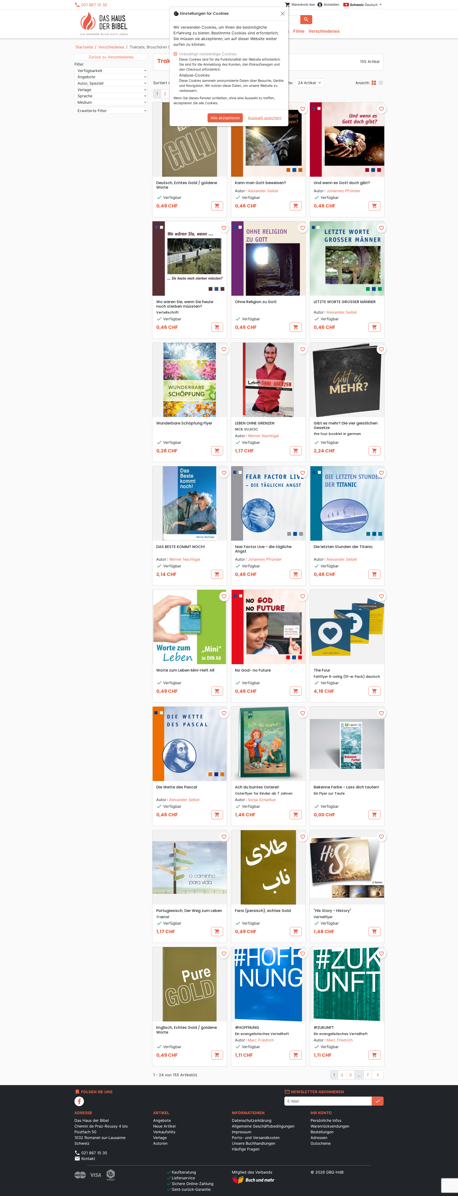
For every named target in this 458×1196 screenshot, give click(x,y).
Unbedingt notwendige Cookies (207, 54)
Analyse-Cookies (194, 75)
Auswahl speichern (264, 117)
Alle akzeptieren (225, 117)
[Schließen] (282, 13)
